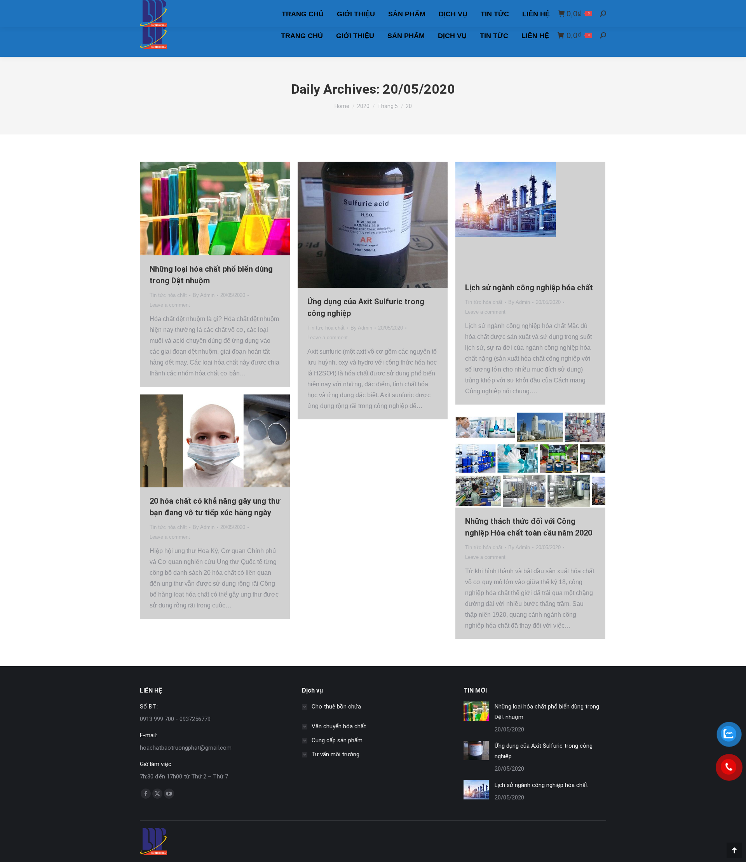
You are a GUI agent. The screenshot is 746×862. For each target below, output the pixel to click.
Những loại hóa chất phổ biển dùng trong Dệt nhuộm (547, 712)
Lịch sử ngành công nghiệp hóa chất (529, 287)
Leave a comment (170, 305)
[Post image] (476, 711)
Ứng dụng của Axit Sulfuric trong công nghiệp (544, 751)
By (203, 295)
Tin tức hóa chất (168, 295)
